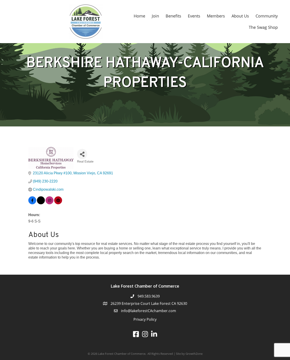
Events (194, 16)
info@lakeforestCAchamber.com (148, 310)
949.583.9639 (149, 296)
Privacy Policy (145, 319)
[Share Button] (82, 154)
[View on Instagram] (49, 203)
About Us (240, 16)
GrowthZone (194, 354)
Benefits (173, 16)
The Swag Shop (263, 27)
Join (155, 16)
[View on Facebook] (32, 203)
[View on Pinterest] (58, 203)
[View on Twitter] (41, 203)
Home (139, 16)
